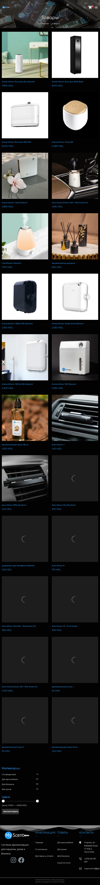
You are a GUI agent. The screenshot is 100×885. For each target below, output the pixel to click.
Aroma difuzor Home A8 (62, 142)
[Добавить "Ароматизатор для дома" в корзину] (75, 238)
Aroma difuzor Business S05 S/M (16, 142)
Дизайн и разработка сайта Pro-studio (50, 882)
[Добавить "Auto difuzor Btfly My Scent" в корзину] (25, 480)
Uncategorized (9, 774)
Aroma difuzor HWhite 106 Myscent (17, 384)
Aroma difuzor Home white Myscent (68, 324)
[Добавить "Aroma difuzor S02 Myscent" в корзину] (75, 359)
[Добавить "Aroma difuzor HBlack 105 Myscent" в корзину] (25, 299)
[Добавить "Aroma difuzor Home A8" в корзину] (75, 117)
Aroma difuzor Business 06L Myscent (18, 82)
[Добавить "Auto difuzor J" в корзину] (75, 420)
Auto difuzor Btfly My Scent (14, 505)
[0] (90, 7)
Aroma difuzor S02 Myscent (64, 384)
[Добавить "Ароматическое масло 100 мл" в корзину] (25, 420)
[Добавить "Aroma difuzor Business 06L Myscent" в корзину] (25, 57)
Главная (45, 23)
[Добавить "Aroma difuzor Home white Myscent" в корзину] (75, 299)
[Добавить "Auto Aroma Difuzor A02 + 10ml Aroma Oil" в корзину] (75, 178)
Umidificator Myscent (11, 263)
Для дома (6, 789)
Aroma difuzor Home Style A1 (14, 203)
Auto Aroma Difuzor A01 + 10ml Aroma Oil (20, 687)
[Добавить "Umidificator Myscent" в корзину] (25, 238)
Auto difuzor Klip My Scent (64, 505)
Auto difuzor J (58, 445)
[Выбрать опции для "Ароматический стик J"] (75, 662)
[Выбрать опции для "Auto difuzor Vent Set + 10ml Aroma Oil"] (25, 601)
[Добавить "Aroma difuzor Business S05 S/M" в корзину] (25, 117)
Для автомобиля (10, 779)
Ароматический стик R (13, 747)
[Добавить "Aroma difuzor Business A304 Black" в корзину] (75, 57)
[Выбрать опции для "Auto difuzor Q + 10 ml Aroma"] (75, 601)
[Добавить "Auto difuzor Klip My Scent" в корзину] (75, 480)
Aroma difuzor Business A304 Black (67, 82)
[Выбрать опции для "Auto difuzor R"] (75, 541)
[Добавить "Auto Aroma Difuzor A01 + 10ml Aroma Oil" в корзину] (25, 662)
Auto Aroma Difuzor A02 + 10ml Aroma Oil (70, 203)
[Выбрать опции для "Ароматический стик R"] (25, 722)
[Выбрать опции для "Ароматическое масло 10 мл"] (75, 722)
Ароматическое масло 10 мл (65, 747)
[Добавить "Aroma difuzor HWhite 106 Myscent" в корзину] (25, 359)
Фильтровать (10, 811)
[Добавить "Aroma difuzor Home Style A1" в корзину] (25, 178)
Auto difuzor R (58, 566)
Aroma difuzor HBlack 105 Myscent (17, 324)
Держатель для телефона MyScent (18, 566)
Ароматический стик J (63, 687)
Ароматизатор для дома (63, 263)
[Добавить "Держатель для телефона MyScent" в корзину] (25, 541)
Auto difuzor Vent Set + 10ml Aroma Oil (19, 626)
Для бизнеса (8, 784)
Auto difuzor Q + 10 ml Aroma (64, 626)
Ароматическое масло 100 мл (15, 445)
